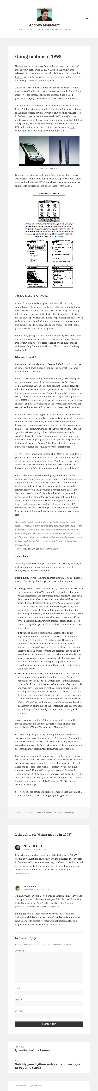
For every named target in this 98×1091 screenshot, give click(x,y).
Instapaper (20, 425)
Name (18, 988)
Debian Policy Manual (49, 443)
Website (19, 1011)
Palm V (47, 66)
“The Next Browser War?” (33, 548)
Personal (60, 812)
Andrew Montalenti (44, 25)
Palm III (19, 77)
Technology (69, 812)
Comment (20, 951)
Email (18, 1000)
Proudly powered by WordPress (28, 1086)
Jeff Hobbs (30, 886)
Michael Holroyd (33, 846)
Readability (69, 421)
